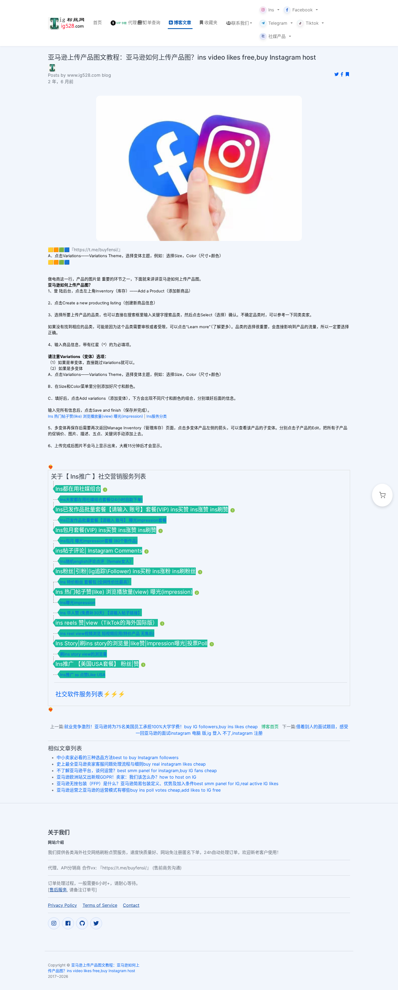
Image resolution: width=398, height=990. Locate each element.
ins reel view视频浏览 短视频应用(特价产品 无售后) (107, 633)
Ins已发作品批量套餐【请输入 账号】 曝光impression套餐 (113, 520)
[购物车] (382, 495)
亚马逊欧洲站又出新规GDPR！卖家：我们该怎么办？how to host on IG (126, 777)
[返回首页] (66, 23)
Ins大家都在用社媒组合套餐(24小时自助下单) (101, 499)
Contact (131, 905)
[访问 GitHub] (82, 923)
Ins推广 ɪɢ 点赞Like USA (82, 674)
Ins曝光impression (77, 602)
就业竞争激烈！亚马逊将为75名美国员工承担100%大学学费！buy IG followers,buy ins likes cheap (161, 726)
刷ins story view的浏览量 (83, 654)
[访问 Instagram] (54, 923)
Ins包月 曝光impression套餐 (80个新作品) (99, 540)
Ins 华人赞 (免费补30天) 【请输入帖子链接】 (101, 612)
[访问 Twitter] (96, 923)
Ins (271, 9)
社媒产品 (274, 36)
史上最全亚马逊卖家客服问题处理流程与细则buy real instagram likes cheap (131, 764)
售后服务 (58, 889)
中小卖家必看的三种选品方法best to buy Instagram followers (117, 757)
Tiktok (312, 23)
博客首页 (270, 726)
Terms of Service (100, 905)
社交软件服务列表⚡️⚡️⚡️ (90, 694)
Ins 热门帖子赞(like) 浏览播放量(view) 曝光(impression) (95, 416)
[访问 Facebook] (68, 923)
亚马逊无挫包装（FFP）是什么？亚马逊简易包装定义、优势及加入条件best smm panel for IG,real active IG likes (167, 783)
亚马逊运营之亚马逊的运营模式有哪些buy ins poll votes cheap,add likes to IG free (139, 790)
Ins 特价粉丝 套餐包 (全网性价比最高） (95, 582)
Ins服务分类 (156, 416)
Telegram (277, 23)
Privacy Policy (62, 905)
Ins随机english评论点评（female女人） (96, 561)
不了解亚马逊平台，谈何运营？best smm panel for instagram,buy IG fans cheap (137, 770)
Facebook (302, 9)
